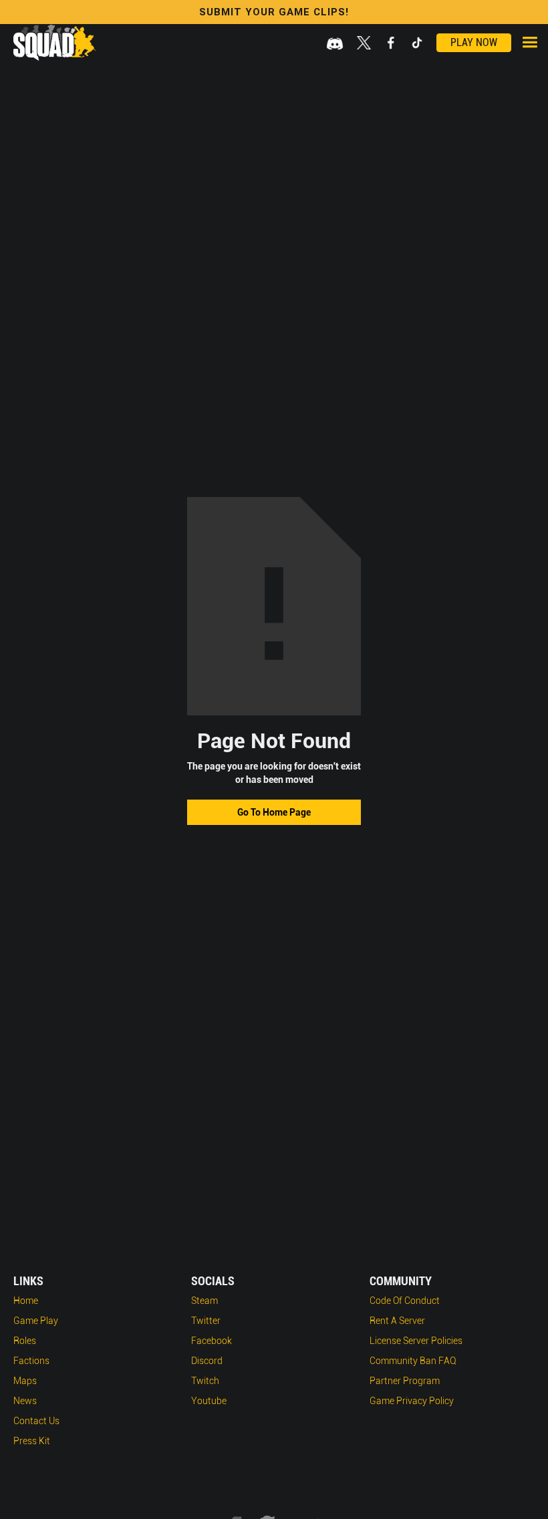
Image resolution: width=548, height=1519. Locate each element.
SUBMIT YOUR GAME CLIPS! (274, 12)
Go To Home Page (274, 812)
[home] (54, 43)
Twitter (206, 1320)
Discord (207, 1360)
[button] (529, 42)
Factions (31, 1360)
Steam (204, 1300)
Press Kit (31, 1441)
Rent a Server (397, 1320)
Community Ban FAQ (413, 1360)
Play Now (473, 42)
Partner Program (405, 1380)
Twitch (205, 1380)
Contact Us (36, 1420)
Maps (25, 1380)
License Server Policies (416, 1340)
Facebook (211, 1340)
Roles (24, 1340)
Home (25, 1300)
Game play (35, 1320)
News (25, 1400)
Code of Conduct (405, 1300)
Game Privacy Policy (412, 1400)
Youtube (209, 1400)
